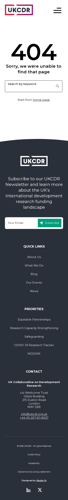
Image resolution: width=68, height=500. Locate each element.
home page (41, 100)
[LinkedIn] (28, 490)
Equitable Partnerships (34, 319)
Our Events (34, 282)
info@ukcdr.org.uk (34, 414)
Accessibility (34, 463)
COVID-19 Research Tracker (34, 345)
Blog (34, 274)
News (34, 291)
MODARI (34, 353)
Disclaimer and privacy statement (34, 472)
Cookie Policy (34, 454)
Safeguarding (34, 336)
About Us (34, 257)
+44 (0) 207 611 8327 (34, 417)
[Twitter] (40, 490)
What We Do (34, 265)
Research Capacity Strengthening (34, 328)
